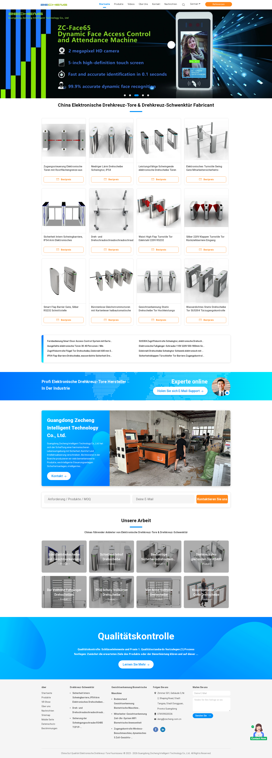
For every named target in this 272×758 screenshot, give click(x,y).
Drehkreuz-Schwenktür (82, 687)
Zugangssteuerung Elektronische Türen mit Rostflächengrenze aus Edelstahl (63, 170)
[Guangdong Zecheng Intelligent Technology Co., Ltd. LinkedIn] (162, 729)
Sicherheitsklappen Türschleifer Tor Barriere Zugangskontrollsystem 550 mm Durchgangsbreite (171, 347)
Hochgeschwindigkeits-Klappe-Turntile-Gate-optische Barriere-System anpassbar (80, 352)
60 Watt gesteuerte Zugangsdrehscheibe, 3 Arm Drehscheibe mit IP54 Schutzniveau (80, 357)
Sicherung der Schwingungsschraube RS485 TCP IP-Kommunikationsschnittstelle (87, 723)
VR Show (46, 702)
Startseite (47, 693)
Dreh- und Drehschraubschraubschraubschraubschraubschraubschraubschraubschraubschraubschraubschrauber (88, 710)
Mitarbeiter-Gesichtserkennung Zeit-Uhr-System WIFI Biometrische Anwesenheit (130, 718)
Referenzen (219, 4)
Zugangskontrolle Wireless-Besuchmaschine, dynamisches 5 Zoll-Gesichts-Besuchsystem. (130, 733)
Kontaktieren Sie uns (212, 499)
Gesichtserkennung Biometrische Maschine (129, 690)
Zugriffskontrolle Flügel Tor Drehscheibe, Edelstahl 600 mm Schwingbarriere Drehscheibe (80, 342)
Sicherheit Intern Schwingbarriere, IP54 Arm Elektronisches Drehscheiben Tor (63, 240)
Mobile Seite (48, 719)
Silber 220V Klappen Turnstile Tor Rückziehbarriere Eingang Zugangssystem (205, 240)
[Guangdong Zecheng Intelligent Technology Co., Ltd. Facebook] (155, 729)
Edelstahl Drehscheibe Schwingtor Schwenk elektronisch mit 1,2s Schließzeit (171, 342)
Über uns (46, 706)
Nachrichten (48, 710)
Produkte (46, 697)
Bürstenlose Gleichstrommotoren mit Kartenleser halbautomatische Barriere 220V (111, 310)
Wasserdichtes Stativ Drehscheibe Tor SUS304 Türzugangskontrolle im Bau (206, 310)
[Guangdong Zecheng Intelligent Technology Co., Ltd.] (54, 5)
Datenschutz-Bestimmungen (49, 726)
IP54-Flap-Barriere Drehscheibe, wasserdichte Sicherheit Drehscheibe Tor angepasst (80, 347)
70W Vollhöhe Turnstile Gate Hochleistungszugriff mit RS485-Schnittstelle (171, 357)
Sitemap (46, 715)
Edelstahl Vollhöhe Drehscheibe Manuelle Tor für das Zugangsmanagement (171, 352)
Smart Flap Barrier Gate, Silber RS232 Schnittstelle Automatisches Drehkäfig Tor (61, 310)
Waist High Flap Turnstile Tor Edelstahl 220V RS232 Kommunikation (156, 240)
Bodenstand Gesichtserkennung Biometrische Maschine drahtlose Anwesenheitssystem (126, 704)
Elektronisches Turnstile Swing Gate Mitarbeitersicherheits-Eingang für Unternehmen (204, 170)
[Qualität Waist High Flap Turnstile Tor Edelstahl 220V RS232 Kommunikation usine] (159, 210)
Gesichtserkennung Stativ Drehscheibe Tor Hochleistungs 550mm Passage (157, 310)
